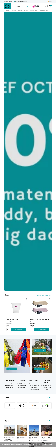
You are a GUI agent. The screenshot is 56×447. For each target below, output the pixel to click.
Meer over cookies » (48, 444)
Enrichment (14, 10)
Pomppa (8, 317)
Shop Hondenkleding (40, 350)
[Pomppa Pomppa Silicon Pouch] (16, 307)
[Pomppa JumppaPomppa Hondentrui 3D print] (40, 307)
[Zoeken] (27, 6)
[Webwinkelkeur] (36, 6)
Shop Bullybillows (12, 369)
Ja (33, 444)
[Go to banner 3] (42, 365)
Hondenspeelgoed (23, 10)
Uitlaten (6, 10)
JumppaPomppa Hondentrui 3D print (39, 319)
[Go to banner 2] (42, 347)
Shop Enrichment (39, 369)
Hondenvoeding (34, 10)
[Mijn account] (44, 6)
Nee (39, 444)
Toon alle (48, 397)
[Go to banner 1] (17, 356)
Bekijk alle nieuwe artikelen (44, 295)
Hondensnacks (43, 10)
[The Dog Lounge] (8, 6)
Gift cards (19, 6)
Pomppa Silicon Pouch (12, 319)
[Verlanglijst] (47, 6)
